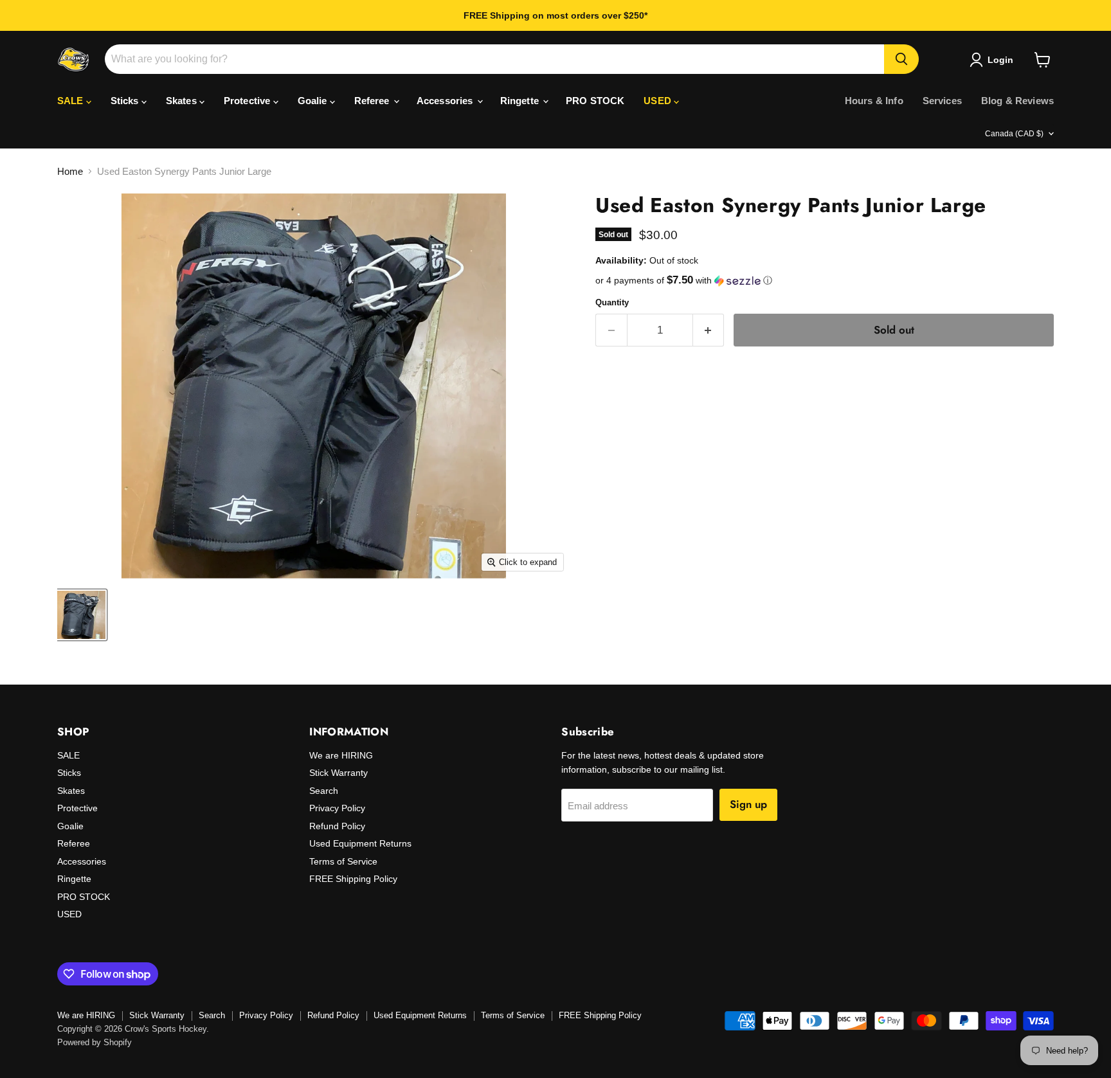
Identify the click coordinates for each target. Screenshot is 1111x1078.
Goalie (314, 100)
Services (942, 100)
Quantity (612, 302)
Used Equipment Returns (360, 843)
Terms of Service (343, 861)
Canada (1014, 133)
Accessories (446, 100)
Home (70, 171)
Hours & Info (874, 100)
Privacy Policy (337, 808)
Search (323, 791)
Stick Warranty (338, 773)
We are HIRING (341, 755)
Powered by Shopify (94, 1042)
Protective (248, 100)
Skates (182, 100)
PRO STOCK (595, 100)
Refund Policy (337, 826)
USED (659, 100)
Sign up (748, 804)
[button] (824, 280)
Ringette (520, 100)
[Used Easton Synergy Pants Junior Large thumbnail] (81, 614)
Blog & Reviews (1017, 100)
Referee (373, 100)
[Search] (901, 59)
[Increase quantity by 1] (709, 330)
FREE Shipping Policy (353, 879)
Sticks (126, 100)
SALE (71, 100)
